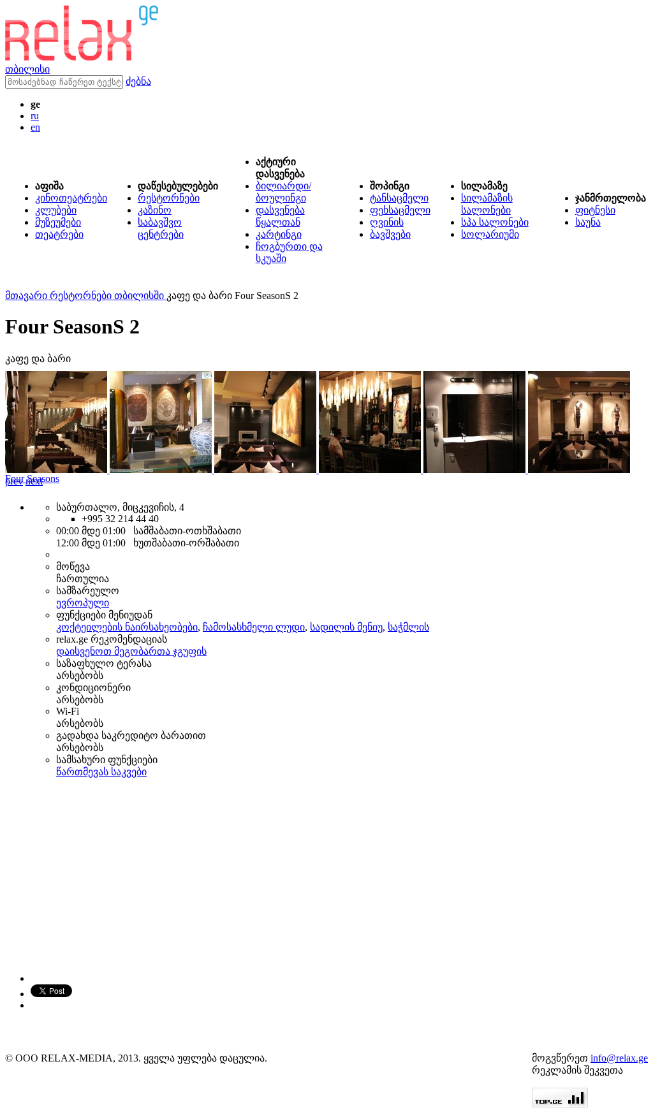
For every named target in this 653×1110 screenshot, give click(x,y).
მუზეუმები (58, 222)
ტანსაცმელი (399, 198)
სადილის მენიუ (346, 627)
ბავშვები (390, 234)
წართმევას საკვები (101, 771)
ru (35, 115)
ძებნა (138, 81)
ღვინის (387, 222)
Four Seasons (32, 478)
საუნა (588, 222)
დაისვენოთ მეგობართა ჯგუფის (131, 651)
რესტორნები (169, 198)
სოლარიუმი (490, 234)
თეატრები (59, 234)
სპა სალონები (495, 222)
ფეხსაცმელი (400, 210)
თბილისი (27, 69)
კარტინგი (279, 234)
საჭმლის (408, 627)
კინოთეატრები (71, 198)
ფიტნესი (595, 210)
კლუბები (56, 210)
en (35, 127)
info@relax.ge (619, 1058)
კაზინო (155, 210)
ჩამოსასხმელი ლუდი (254, 627)
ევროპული (82, 602)
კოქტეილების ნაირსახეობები (127, 627)
